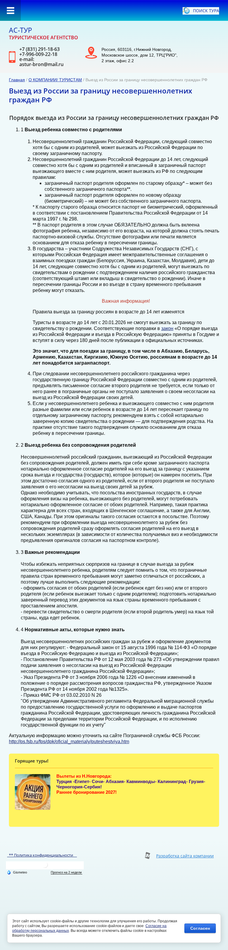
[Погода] (16, 872)
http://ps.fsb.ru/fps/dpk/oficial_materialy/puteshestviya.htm (69, 741)
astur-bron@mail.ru (41, 64)
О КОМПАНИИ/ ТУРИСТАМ (55, 79)
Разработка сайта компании (185, 856)
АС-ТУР (20, 30)
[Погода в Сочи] (44, 867)
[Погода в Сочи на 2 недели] (66, 872)
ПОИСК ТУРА (206, 10)
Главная (17, 79)
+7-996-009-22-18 (38, 54)
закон (167, 328)
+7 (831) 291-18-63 (39, 49)
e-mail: (26, 59)
